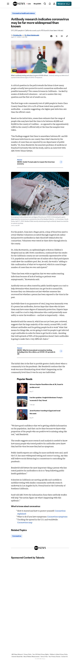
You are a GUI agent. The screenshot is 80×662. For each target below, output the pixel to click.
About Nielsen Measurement (31, 656)
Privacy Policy (28, 654)
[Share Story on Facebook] (51, 36)
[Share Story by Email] (62, 36)
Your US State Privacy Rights (40, 654)
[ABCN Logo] (19, 3)
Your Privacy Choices (54, 656)
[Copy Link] (67, 36)
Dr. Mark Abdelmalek (32, 35)
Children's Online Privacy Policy (59, 654)
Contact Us (64, 656)
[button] (8, 4)
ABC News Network (17, 654)
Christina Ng (17, 35)
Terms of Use (44, 656)
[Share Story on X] (57, 36)
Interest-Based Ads (17, 656)
